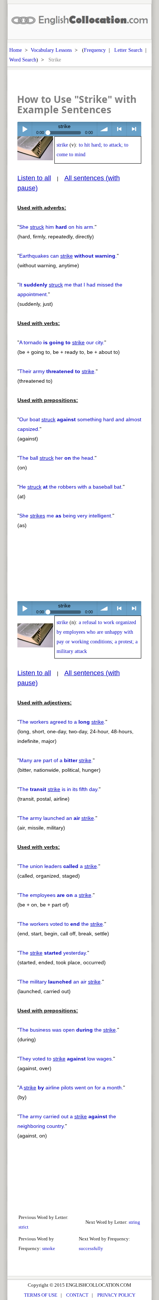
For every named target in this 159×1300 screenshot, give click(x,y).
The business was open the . (68, 1030)
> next (134, 129)
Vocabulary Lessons (51, 50)
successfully (91, 1248)
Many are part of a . (56, 760)
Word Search (22, 60)
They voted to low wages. (66, 1059)
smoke (48, 1248)
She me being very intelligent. (65, 516)
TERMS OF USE (40, 1295)
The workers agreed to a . (62, 722)
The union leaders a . (58, 866)
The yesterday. (53, 953)
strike (62, 145)
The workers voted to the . (61, 924)
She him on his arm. (57, 227)
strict (23, 1227)
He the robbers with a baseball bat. (71, 487)
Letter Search (128, 50)
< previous (119, 129)
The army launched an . (57, 818)
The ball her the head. (57, 458)
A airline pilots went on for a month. (71, 1087)
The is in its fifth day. (59, 789)
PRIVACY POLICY (116, 1295)
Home (15, 50)
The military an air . (60, 982)
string (134, 1222)
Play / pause (24, 129)
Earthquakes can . (68, 256)
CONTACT (77, 1295)
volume (104, 129)
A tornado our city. (61, 342)
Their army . (57, 371)
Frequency (95, 50)
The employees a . (56, 895)
